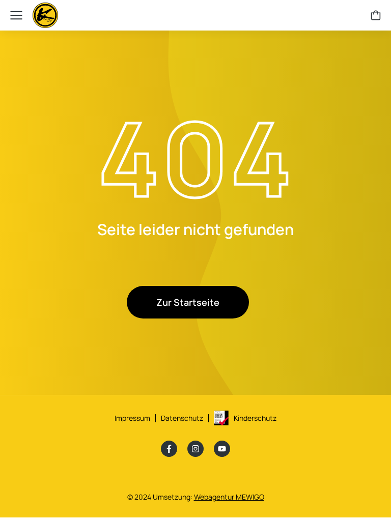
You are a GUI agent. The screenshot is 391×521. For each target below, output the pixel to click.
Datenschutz (182, 418)
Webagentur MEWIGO (229, 497)
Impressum (132, 418)
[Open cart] (376, 15)
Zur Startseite (187, 302)
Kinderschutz (255, 418)
